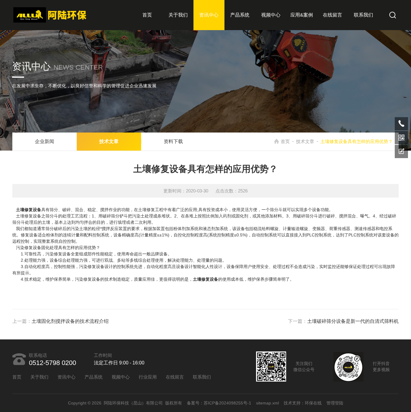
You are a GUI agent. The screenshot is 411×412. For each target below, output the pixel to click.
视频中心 (270, 14)
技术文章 (305, 141)
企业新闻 (44, 141)
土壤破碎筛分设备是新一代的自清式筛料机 (353, 321)
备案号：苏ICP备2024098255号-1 (219, 403)
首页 (147, 14)
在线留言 (332, 14)
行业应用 (148, 376)
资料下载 (173, 141)
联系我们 (363, 14)
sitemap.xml (267, 403)
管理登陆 (334, 403)
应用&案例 (301, 14)
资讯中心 (208, 14)
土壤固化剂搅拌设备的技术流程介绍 (70, 321)
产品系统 (239, 14)
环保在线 (313, 403)
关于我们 (178, 14)
